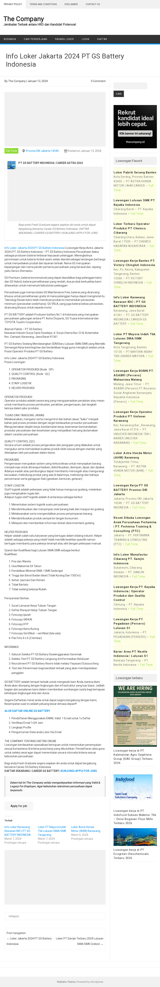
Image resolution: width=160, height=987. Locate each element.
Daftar (102, 39)
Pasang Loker (64, 39)
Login (85, 39)
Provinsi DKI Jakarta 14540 (42, 150)
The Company (24, 19)
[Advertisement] (55, 119)
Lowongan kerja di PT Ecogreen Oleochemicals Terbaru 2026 (131, 854)
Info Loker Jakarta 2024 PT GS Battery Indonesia (34, 247)
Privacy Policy (13, 4)
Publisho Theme (66, 981)
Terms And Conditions (43, 4)
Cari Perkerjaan (35, 39)
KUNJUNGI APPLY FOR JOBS (79, 770)
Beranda (10, 39)
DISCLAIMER (71, 4)
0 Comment (98, 81)
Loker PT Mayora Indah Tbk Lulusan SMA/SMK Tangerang (52, 830)
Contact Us (93, 4)
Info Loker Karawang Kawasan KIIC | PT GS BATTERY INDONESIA (17, 830)
